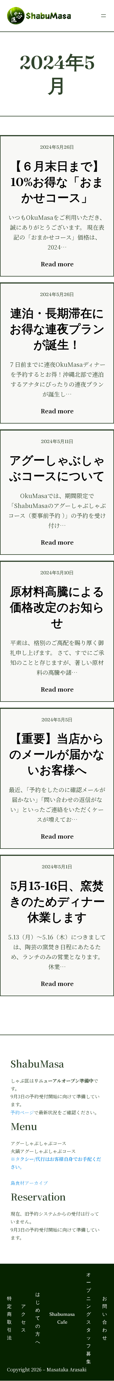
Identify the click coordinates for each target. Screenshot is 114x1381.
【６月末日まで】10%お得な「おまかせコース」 (57, 182)
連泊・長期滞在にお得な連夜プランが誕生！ (57, 329)
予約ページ (22, 1112)
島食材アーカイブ (29, 1183)
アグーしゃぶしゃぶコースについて (57, 468)
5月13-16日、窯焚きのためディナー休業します (57, 901)
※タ (15, 1159)
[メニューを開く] (103, 15)
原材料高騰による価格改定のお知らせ (57, 607)
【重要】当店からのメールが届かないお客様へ (57, 754)
